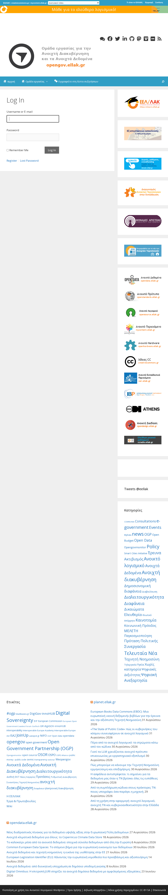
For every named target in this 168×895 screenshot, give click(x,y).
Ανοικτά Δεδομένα (23, 764)
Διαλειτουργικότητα (144, 597)
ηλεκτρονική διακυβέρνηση (59, 788)
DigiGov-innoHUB (42, 713)
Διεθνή (10, 776)
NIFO (43, 735)
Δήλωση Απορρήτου (95, 890)
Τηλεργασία (130, 664)
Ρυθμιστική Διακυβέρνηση (64, 777)
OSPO (52, 755)
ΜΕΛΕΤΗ (131, 630)
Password (13, 130)
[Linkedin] (125, 38)
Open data (57, 736)
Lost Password (29, 160)
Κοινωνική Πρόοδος (140, 625)
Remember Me (18, 150)
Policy (153, 546)
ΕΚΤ (17, 776)
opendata (68, 735)
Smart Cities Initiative (135, 553)
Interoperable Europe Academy (38, 730)
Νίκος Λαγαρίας (27, 777)
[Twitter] (117, 38)
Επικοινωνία (159, 890)
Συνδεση (159, 2)
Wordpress (59, 890)
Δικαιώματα (134, 609)
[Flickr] (153, 38)
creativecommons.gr (20, 3)
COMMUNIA (129, 522)
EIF (35, 721)
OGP (148, 534)
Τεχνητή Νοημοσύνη (141, 659)
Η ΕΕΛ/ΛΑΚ (13, 796)
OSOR (43, 754)
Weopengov (63, 759)
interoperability (14, 730)
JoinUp (22, 735)
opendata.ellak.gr (23, 822)
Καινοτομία (146, 620)
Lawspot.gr (34, 736)
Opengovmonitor (135, 547)
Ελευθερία (133, 614)
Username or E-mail (20, 111)
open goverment (36, 742)
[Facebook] (110, 38)
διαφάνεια (39, 788)
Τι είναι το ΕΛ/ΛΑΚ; (135, 2)
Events (155, 527)
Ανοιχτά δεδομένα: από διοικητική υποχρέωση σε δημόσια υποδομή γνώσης (56, 866)
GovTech (36, 726)
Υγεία (140, 664)
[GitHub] (131, 38)
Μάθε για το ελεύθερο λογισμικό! (84, 9)
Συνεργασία (135, 646)
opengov (16, 742)
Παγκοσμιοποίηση (138, 636)
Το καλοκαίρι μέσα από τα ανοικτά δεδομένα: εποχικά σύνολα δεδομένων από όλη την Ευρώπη (69, 842)
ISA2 (13, 735)
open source (29, 755)
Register (12, 160)
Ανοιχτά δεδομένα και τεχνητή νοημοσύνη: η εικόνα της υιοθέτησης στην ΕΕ (56, 852)
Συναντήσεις (13, 782)
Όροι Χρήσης (74, 890)
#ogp (11, 713)
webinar (51, 760)
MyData (127, 534)
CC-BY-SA (145, 890)
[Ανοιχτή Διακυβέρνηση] (56, 56)
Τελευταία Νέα (140, 653)
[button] (47, 81)
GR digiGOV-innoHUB (53, 726)
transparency (40, 759)
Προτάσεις (43, 777)
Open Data (143, 540)
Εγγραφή (149, 2)
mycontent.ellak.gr (39, 3)
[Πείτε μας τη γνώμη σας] (102, 38)
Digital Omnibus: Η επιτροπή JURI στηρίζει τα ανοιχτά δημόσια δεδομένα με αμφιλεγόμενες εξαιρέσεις (74, 871)
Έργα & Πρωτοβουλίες (21, 801)
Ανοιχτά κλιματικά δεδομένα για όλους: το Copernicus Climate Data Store (54, 837)
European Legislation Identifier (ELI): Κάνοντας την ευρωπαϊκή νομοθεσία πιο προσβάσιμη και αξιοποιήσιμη (77, 857)
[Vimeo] (146, 38)
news (138, 534)
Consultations (145, 521)
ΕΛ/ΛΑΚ (6, 3)
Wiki (9, 806)
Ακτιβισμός (133, 559)
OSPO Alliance (62, 755)
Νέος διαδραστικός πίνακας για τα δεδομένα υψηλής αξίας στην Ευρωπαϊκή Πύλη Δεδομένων (68, 832)
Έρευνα (154, 552)
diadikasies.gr (22, 714)
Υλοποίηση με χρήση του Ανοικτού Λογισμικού (27, 890)
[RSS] (159, 38)
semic (30, 759)
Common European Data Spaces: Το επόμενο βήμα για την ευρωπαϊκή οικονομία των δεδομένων (70, 847)
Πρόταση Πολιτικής (141, 640)
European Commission (50, 721)
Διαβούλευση (149, 591)
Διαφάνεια (134, 603)
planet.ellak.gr (105, 702)
